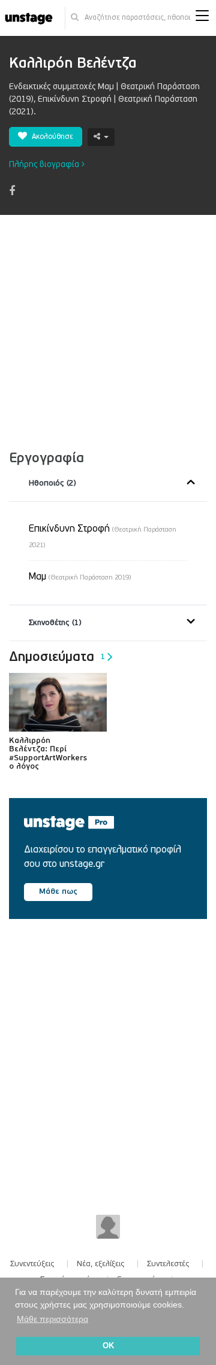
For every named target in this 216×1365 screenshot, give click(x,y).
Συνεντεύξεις (32, 1264)
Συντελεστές (168, 1264)
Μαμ (80, 576)
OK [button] (108, 1346)
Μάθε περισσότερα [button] (52, 1319)
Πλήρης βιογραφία (45, 164)
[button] (202, 18)
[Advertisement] (108, 328)
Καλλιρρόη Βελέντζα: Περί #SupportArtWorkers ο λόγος (48, 753)
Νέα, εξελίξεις (101, 1264)
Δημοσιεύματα (57, 657)
